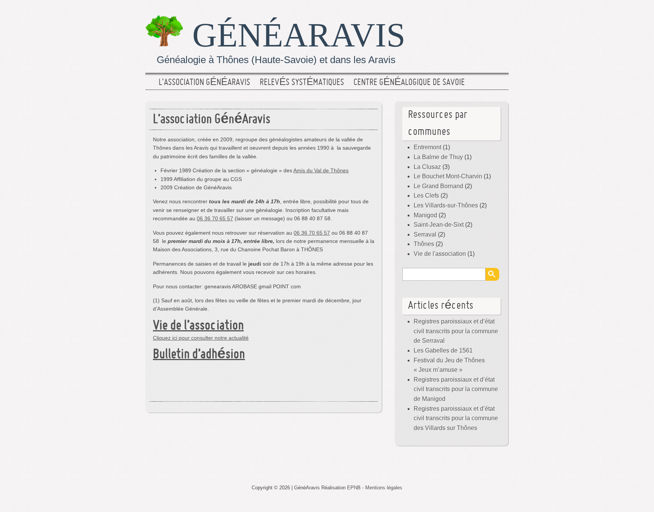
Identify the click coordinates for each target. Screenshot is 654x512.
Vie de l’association (198, 326)
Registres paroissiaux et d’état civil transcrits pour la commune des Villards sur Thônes (456, 418)
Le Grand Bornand (438, 186)
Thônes (424, 244)
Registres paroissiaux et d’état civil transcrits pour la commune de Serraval (456, 331)
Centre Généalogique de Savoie (409, 83)
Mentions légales (383, 487)
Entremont (427, 147)
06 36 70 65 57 (215, 218)
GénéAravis (298, 35)
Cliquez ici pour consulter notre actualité (201, 338)
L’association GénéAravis (204, 83)
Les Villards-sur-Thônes (446, 205)
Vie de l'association (440, 254)
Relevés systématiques (302, 83)
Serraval (425, 234)
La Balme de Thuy (438, 157)
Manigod (425, 215)
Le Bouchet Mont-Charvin (448, 176)
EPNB (354, 487)
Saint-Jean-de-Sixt (439, 224)
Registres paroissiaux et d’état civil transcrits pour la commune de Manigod (456, 389)
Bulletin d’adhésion (199, 354)
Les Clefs (426, 195)
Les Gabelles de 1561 (443, 350)
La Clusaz (427, 167)
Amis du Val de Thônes (321, 170)
